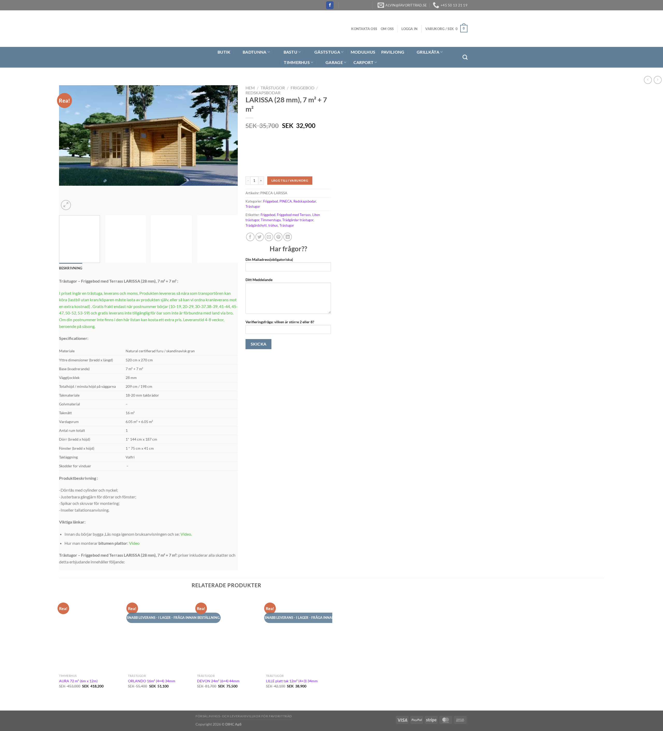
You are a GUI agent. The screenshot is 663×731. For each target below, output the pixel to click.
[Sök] (465, 57)
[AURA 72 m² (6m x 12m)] (91, 633)
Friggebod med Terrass (294, 215)
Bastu (291, 51)
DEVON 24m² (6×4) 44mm (218, 681)
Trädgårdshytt (256, 225)
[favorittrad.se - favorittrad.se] (226, 28)
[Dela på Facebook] (250, 237)
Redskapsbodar (263, 92)
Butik (224, 51)
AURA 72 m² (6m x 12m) (78, 681)
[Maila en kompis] (269, 237)
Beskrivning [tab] (70, 268)
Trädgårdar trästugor (297, 220)
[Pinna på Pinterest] (278, 237)
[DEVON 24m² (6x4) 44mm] (229, 633)
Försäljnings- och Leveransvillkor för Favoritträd (244, 716)
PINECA (285, 201)
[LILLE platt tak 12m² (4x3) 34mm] (298, 633)
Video (186, 534)
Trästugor (273, 87)
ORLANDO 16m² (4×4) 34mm (151, 681)
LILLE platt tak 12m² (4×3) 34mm (292, 681)
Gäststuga (327, 51)
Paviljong (393, 51)
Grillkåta (428, 51)
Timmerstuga (271, 220)
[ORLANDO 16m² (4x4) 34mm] (160, 633)
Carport (363, 62)
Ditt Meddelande (259, 279)
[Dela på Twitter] (259, 237)
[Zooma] (66, 205)
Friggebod (302, 87)
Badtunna (254, 51)
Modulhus (363, 51)
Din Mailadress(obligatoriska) (269, 259)
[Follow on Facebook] (330, 5)
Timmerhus (297, 62)
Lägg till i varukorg (289, 180)
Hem (250, 87)
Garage (334, 62)
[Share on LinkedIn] (287, 237)
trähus (273, 225)
